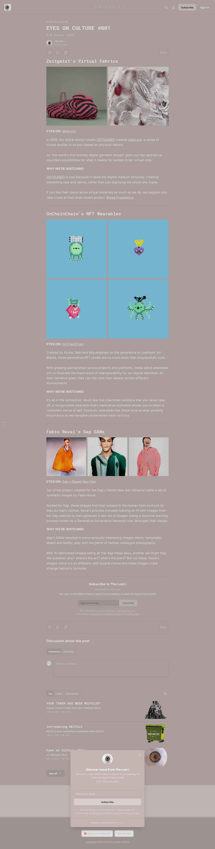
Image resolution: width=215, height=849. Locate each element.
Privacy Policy (133, 813)
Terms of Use (123, 809)
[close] (139, 755)
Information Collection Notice (106, 813)
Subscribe (107, 802)
